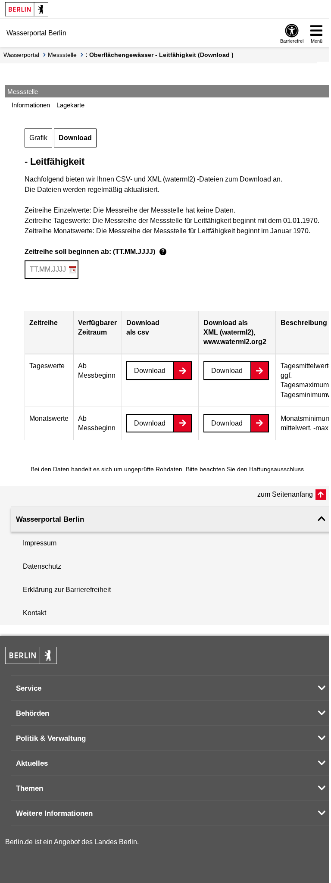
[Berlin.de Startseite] (26, 9)
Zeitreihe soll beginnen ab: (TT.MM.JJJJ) (95, 251)
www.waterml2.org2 (234, 341)
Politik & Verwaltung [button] (51, 738)
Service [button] (28, 688)
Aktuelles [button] (32, 763)
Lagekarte (70, 105)
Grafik (38, 137)
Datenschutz (42, 566)
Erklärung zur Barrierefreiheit (67, 589)
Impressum (39, 543)
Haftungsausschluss (276, 469)
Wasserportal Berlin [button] (50, 519)
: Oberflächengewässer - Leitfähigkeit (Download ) (159, 54)
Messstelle (62, 54)
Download (75, 137)
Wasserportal (21, 54)
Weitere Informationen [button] (54, 813)
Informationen (31, 105)
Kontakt (34, 613)
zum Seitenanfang (285, 494)
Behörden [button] (32, 713)
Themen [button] (29, 788)
